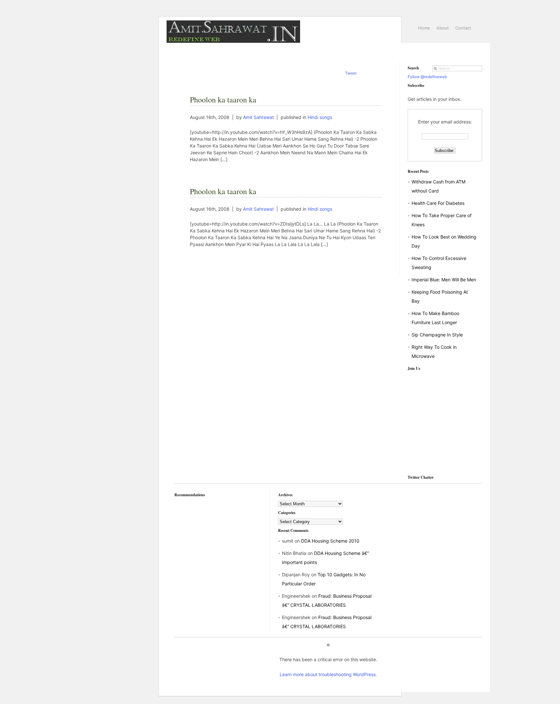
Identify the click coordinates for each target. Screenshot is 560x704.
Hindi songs (320, 117)
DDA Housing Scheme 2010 (330, 541)
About (443, 27)
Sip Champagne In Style (437, 334)
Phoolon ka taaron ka (223, 99)
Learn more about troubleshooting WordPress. (328, 674)
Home (424, 27)
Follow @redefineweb (427, 76)
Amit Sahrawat (258, 117)
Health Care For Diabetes (438, 203)
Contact (463, 27)
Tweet (350, 73)
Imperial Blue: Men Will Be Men (444, 279)
